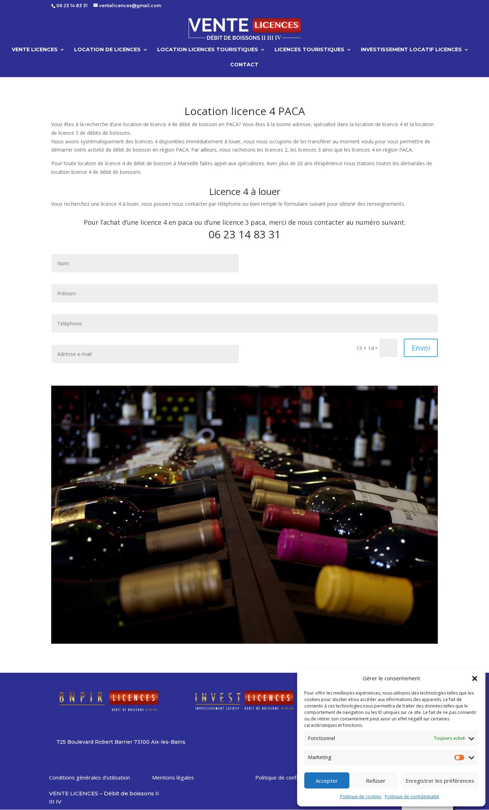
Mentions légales (173, 777)
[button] (474, 678)
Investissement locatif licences (411, 50)
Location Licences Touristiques (207, 50)
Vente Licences (35, 50)
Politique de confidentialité (412, 797)
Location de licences (107, 50)
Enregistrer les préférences (440, 780)
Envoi (421, 348)
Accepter (327, 780)
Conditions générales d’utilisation (89, 777)
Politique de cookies (360, 797)
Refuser (376, 780)
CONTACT (244, 65)
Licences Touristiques (309, 50)
